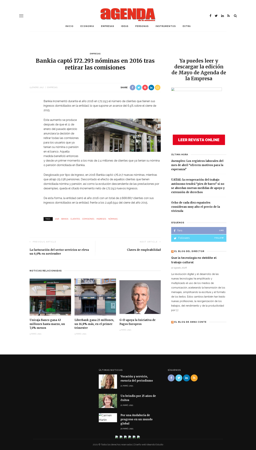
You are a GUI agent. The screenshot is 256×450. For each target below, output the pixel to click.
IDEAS (124, 26)
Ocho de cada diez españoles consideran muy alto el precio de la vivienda (195, 207)
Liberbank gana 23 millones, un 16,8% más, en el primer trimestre (94, 323)
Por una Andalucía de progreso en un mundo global (137, 419)
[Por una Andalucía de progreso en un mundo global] (108, 417)
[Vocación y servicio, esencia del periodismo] (108, 381)
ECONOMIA (87, 26)
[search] (235, 15)
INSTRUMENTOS (166, 26)
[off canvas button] (21, 16)
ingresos (101, 219)
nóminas (113, 219)
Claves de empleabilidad (144, 249)
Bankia (64, 219)
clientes (75, 219)
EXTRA (187, 26)
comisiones (88, 219)
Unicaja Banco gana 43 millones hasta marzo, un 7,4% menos (47, 323)
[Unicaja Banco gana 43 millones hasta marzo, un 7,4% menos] (50, 297)
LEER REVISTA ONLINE (198, 140)
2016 (57, 219)
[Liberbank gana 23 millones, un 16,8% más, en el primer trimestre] (95, 297)
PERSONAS (142, 26)
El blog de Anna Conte (190, 322)
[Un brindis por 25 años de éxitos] (108, 400)
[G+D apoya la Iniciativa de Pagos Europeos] (140, 297)
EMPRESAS (107, 26)
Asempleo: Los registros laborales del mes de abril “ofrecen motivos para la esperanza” (197, 165)
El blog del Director (189, 251)
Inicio (69, 26)
